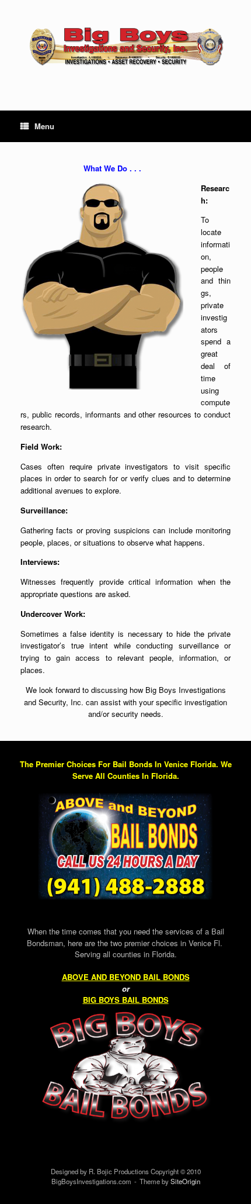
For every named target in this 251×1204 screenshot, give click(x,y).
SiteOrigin (185, 1181)
